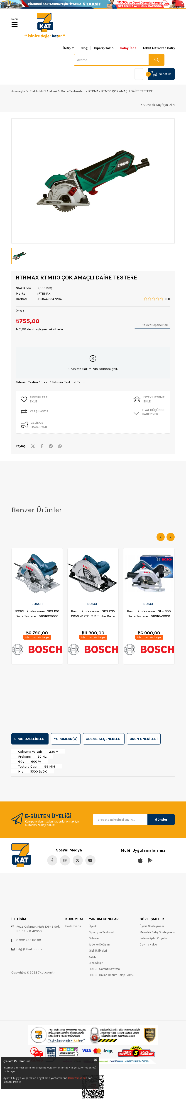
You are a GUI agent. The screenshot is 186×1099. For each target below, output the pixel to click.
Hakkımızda (73, 926)
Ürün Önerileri (144, 739)
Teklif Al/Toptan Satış (159, 48)
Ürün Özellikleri (30, 739)
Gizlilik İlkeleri (98, 950)
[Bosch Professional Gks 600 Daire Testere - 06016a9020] (148, 573)
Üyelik (93, 926)
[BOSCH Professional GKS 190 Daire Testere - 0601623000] (37, 573)
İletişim (68, 48)
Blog (84, 48)
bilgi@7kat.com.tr (29, 949)
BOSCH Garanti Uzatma (104, 969)
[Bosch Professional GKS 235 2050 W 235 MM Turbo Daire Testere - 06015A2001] (93, 573)
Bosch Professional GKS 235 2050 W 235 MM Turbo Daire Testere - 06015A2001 (93, 614)
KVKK (92, 956)
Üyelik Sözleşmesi (152, 926)
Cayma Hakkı (148, 944)
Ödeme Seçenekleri (104, 739)
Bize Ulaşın (96, 962)
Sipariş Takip (103, 48)
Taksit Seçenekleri (155, 325)
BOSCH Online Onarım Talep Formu (111, 975)
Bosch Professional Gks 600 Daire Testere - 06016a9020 (149, 613)
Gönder (161, 819)
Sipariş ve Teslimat (101, 932)
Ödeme (94, 938)
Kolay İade (128, 48)
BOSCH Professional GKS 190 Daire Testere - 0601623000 (37, 613)
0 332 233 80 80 (28, 940)
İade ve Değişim (99, 944)
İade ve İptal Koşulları (154, 938)
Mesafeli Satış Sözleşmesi (157, 932)
